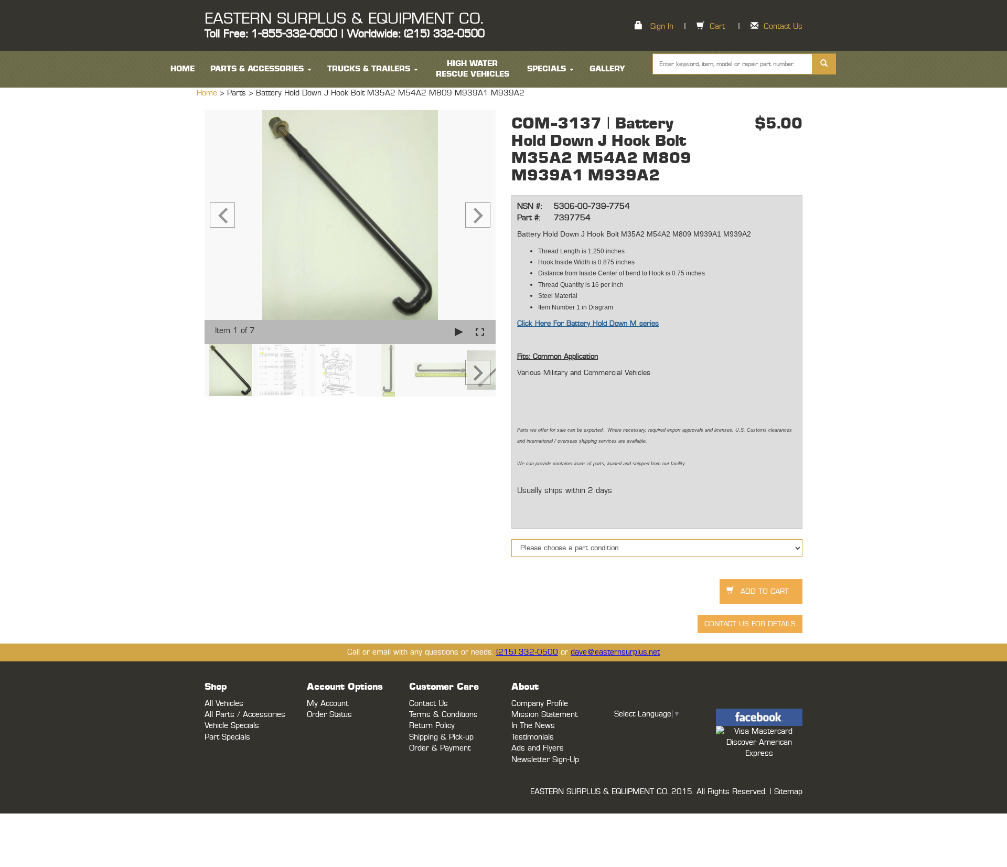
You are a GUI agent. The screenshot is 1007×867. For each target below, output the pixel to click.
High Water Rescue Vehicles (472, 69)
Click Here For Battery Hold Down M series (588, 323)
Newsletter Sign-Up (545, 760)
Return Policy (432, 726)
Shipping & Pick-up (441, 737)
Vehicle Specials (232, 726)
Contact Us (783, 26)
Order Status (329, 715)
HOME (182, 69)
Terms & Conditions (443, 715)
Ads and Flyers (537, 748)
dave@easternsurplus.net (615, 652)
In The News (533, 726)
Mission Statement (544, 715)
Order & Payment (439, 748)
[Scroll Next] (477, 372)
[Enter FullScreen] (480, 331)
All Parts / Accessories (245, 715)
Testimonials (532, 737)
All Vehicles (224, 704)
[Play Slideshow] (459, 331)
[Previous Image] (222, 215)
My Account (327, 704)
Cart (717, 26)
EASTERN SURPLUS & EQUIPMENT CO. (344, 19)
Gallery (607, 69)
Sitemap (788, 792)
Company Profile (539, 704)
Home (208, 93)
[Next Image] (477, 215)
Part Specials (227, 737)
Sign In (661, 26)
